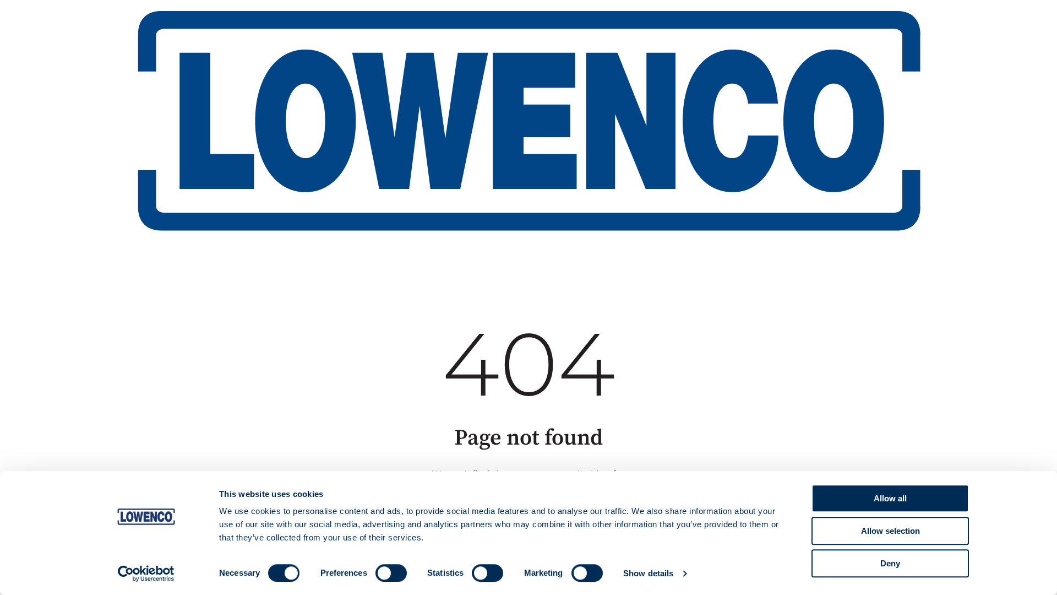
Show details (648, 573)
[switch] (391, 573)
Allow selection (890, 531)
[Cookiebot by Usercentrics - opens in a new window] (146, 573)
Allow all (890, 498)
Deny (890, 563)
